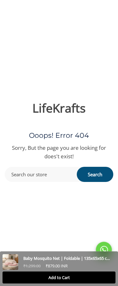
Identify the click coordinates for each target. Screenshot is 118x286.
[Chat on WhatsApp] (104, 250)
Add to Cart (59, 277)
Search (95, 174)
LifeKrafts (59, 108)
